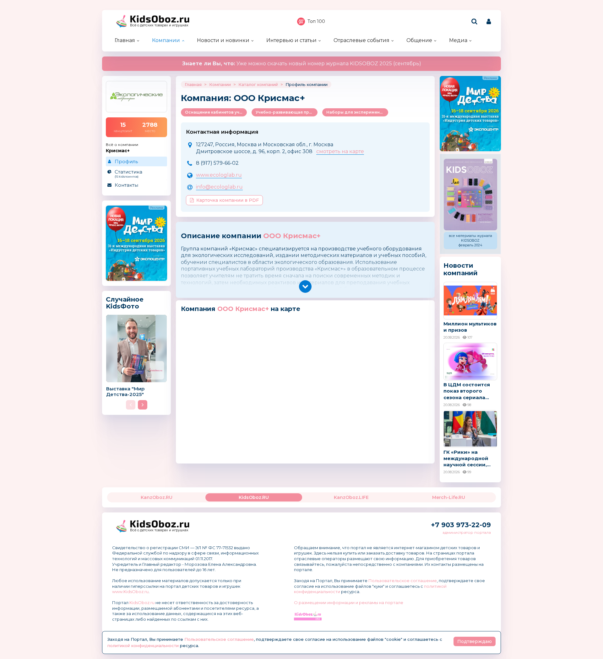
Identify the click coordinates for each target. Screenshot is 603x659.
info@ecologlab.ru (219, 187)
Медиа (458, 40)
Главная (125, 40)
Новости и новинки (223, 40)
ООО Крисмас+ (292, 236)
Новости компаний (460, 269)
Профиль (126, 161)
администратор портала (467, 532)
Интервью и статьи (291, 40)
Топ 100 (316, 21)
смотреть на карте (340, 151)
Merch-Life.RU (448, 497)
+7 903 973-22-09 (461, 525)
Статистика (128, 173)
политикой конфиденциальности (143, 645)
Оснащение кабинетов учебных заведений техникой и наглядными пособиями (216, 112)
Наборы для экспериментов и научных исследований (357, 112)
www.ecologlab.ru (219, 175)
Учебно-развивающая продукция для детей (287, 112)
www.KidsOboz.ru (130, 591)
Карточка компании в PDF (227, 200)
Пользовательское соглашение (402, 580)
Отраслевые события (361, 40)
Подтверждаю (474, 641)
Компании (166, 40)
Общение (419, 40)
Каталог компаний (258, 84)
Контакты (126, 185)
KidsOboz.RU (254, 497)
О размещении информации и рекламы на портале (348, 602)
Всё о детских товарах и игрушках (159, 25)
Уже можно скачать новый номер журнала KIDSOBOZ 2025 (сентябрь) (301, 64)
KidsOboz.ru (142, 602)
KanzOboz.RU (156, 497)
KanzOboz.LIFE (351, 497)
